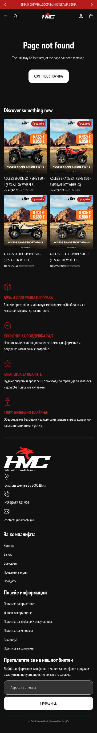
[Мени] (5, 16)
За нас (8, 554)
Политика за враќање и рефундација (28, 621)
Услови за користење (18, 612)
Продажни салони (16, 572)
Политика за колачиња (18, 648)
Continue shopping (48, 76)
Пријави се (48, 703)
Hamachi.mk (42, 721)
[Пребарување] (15, 16)
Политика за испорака (18, 630)
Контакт (9, 545)
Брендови (10, 563)
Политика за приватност (19, 603)
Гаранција (10, 639)
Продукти (10, 581)
